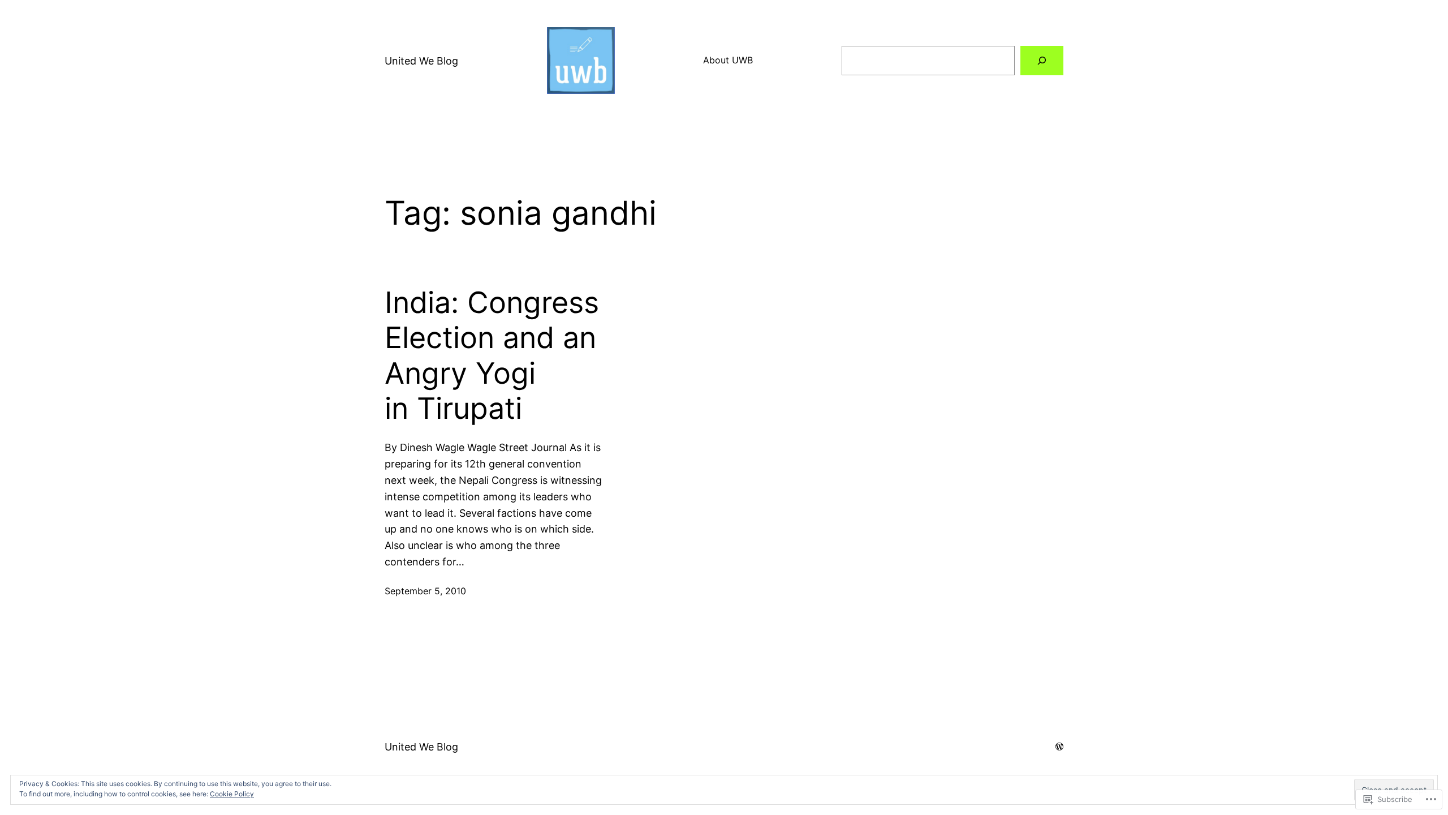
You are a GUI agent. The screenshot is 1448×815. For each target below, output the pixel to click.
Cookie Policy (232, 794)
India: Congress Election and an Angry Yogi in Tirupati (492, 355)
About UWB (728, 60)
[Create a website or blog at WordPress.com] (1059, 746)
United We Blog (421, 61)
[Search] (1041, 60)
